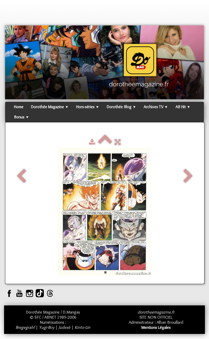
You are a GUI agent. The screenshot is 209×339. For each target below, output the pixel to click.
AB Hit (183, 106)
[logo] (14, 14)
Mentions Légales (156, 327)
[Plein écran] (118, 142)
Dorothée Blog (121, 106)
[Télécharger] (92, 142)
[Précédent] (21, 176)
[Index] (105, 142)
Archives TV (156, 106)
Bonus (21, 117)
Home (18, 106)
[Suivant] (188, 176)
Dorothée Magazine (50, 106)
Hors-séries (87, 106)
